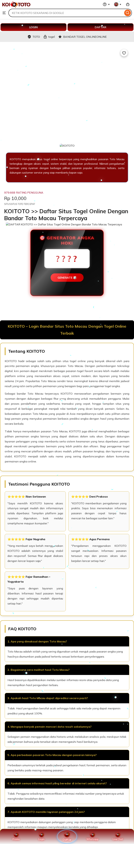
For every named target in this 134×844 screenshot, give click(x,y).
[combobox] (65, 13)
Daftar (67, 839)
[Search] (127, 13)
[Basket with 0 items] (128, 4)
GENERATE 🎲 (67, 277)
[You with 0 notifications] (118, 4)
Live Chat (118, 839)
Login (41, 839)
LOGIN (33, 27)
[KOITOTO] (16, 7)
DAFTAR (100, 27)
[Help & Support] (106, 4)
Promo (16, 839)
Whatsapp (92, 839)
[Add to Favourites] (124, 53)
